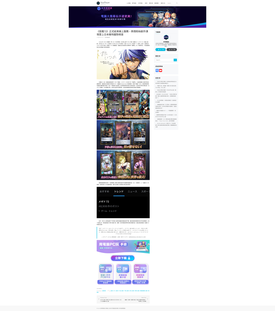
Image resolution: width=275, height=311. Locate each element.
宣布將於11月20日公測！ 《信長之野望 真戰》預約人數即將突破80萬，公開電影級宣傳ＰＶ (166, 96)
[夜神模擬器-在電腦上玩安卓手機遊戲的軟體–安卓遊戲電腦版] (137, 17)
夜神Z (146, 3)
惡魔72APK (113, 290)
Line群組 (129, 3)
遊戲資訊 (104, 290)
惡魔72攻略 (134, 290)
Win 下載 (162, 49)
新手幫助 (140, 3)
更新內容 (151, 3)
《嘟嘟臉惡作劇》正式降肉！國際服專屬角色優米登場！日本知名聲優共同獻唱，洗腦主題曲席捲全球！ (166, 106)
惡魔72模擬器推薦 (141, 290)
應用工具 (163, 3)
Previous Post (110, 299)
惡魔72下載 (123, 290)
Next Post (135, 299)
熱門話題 (134, 3)
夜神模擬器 (107, 37)
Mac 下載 (173, 49)
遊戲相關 (156, 3)
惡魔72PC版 (118, 290)
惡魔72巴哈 (129, 290)
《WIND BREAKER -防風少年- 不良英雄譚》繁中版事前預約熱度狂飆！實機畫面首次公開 (166, 125)
